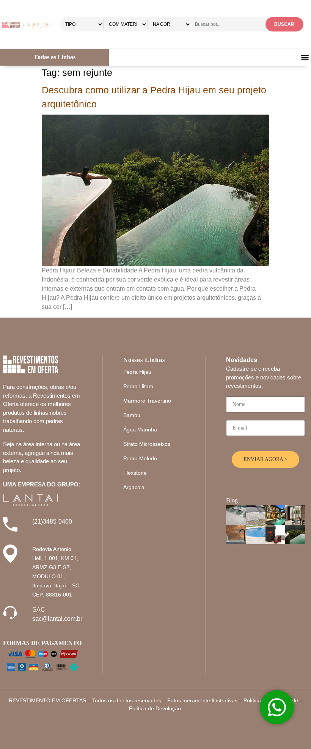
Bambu (131, 415)
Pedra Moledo (140, 458)
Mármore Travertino (147, 401)
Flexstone (135, 473)
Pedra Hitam (138, 386)
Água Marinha (140, 429)
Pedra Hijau (137, 372)
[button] (304, 57)
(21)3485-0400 (52, 521)
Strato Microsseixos (146, 444)
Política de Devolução (155, 708)
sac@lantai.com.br (57, 618)
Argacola (134, 487)
